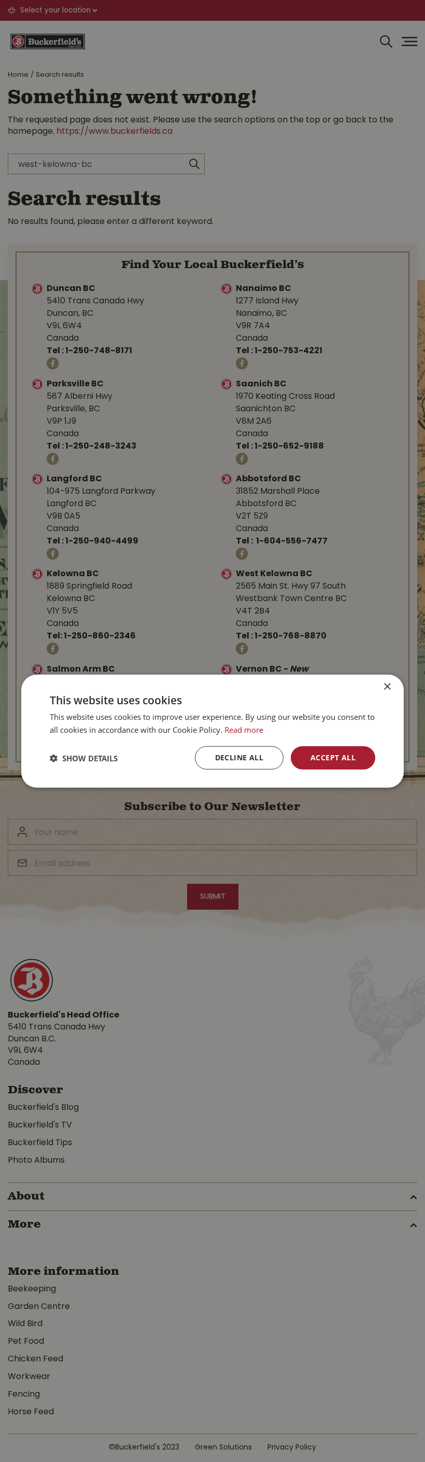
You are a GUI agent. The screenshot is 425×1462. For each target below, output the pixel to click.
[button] (84, 757)
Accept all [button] (333, 757)
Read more (243, 729)
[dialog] (212, 731)
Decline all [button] (239, 757)
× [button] (387, 686)
